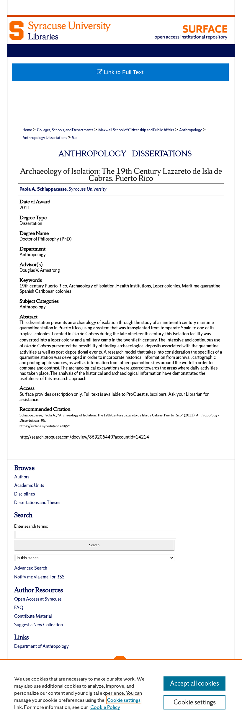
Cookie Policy (105, 707)
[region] (121, 692)
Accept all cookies (194, 683)
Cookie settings (123, 699)
